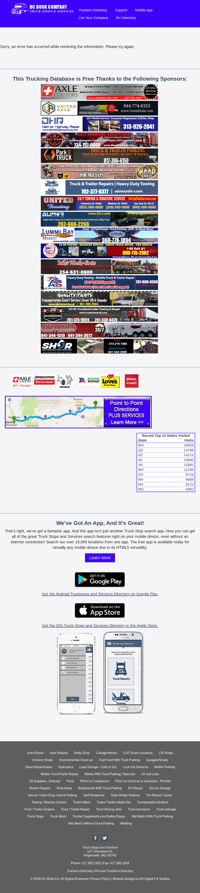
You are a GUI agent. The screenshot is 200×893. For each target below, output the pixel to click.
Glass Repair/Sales (38, 767)
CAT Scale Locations (138, 753)
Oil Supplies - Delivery (44, 781)
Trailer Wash (81, 802)
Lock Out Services (135, 767)
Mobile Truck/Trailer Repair (59, 774)
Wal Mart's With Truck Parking (152, 816)
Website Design (123, 878)
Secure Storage (160, 788)
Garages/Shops (157, 760)
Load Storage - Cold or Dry (98, 767)
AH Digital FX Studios (154, 878)
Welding (126, 823)
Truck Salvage (166, 809)
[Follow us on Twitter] (104, 839)
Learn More (100, 557)
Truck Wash (58, 816)
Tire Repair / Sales (159, 795)
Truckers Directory (93, 10)
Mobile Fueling (164, 767)
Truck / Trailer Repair (75, 809)
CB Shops (166, 753)
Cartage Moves (106, 753)
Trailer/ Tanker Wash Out (114, 802)
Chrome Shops (42, 760)
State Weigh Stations (125, 795)
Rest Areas (64, 788)
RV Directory (126, 18)
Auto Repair (35, 753)
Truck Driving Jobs (109, 809)
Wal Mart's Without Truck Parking (91, 823)
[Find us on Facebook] (95, 839)
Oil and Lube (150, 774)
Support (121, 10)
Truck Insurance (139, 809)
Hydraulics (65, 767)
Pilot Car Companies (94, 781)
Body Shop (82, 753)
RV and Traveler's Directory (114, 871)
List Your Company (93, 18)
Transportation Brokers (152, 802)
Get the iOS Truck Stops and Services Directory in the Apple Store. (100, 625)
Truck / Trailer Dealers (39, 809)
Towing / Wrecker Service (49, 802)
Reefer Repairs (39, 788)
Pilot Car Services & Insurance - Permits (143, 781)
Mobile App (144, 10)
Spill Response (93, 795)
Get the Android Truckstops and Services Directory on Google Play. (100, 594)
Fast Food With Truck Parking (119, 760)
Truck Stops (35, 816)
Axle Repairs (59, 753)
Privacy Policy (100, 878)
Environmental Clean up (76, 760)
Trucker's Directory (80, 871)
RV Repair (135, 788)
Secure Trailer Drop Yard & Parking (52, 795)
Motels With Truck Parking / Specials (110, 774)
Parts (70, 781)
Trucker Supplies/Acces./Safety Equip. (98, 816)
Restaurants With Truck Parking (100, 788)
